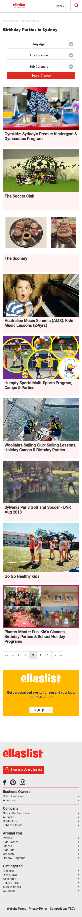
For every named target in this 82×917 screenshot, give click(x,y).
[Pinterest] (14, 783)
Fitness (7, 846)
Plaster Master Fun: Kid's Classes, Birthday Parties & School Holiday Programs (35, 636)
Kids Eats (8, 850)
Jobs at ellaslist (12, 825)
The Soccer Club (19, 196)
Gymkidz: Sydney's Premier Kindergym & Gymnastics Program (41, 136)
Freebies (8, 870)
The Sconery (16, 258)
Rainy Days (10, 874)
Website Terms (16, 908)
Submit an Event (13, 796)
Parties (7, 838)
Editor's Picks (11, 882)
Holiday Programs (14, 858)
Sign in (15, 769)
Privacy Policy (38, 908)
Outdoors (9, 890)
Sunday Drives (12, 886)
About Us (9, 817)
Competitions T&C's (62, 908)
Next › (54, 655)
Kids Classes (10, 20)
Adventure (9, 878)
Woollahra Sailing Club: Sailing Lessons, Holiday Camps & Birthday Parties (40, 447)
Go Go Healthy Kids (22, 576)
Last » (60, 655)
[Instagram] (23, 783)
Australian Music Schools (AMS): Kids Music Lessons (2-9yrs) (39, 323)
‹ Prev (12, 655)
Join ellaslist (33, 769)
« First (6, 655)
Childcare (9, 854)
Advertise (9, 800)
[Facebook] (5, 783)
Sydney (60, 6)
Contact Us (10, 821)
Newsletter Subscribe (16, 813)
